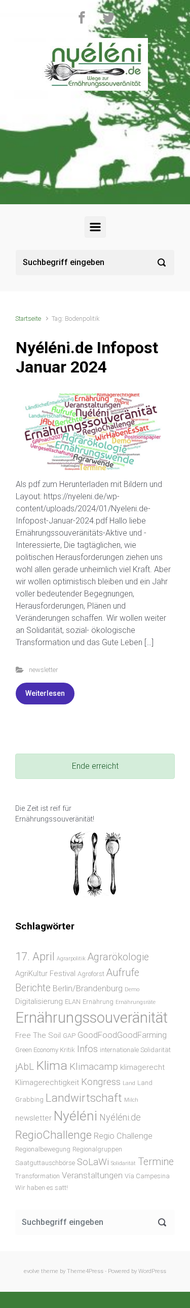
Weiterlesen (45, 693)
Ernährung (98, 1001)
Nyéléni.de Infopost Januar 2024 (87, 357)
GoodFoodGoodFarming (122, 1035)
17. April (35, 956)
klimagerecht (142, 1067)
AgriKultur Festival (45, 973)
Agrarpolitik (71, 958)
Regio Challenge (123, 1136)
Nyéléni (75, 1116)
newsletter (43, 670)
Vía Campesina (147, 1176)
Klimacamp (93, 1066)
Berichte (33, 988)
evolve (32, 1271)
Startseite (28, 318)
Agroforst (91, 974)
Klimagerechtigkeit (47, 1082)
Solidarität (123, 1163)
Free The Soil (38, 1035)
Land (129, 1083)
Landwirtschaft (84, 1097)
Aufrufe (122, 973)
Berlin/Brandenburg (88, 988)
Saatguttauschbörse (45, 1163)
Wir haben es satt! (41, 1187)
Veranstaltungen (92, 1175)
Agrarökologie (118, 957)
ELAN (73, 1001)
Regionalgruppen (97, 1149)
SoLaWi (93, 1162)
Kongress (101, 1082)
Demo (132, 989)
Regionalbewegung (42, 1149)
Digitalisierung (39, 1001)
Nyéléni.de (120, 1117)
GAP (69, 1035)
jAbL (24, 1066)
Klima (51, 1065)
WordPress (152, 1271)
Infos (87, 1049)
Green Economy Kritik (45, 1050)
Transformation (37, 1176)
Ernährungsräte (136, 1002)
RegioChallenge (53, 1134)
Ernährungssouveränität (91, 1017)
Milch (131, 1100)
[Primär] (95, 227)
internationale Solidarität (135, 1050)
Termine (156, 1162)
